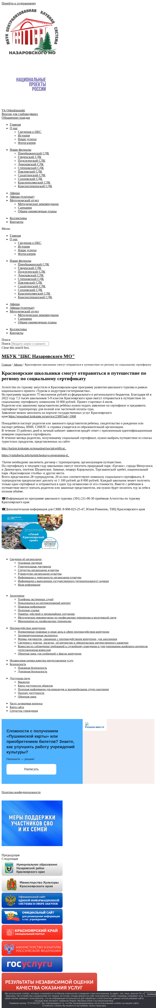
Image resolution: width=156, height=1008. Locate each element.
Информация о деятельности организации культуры (49, 577)
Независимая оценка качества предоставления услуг (42, 660)
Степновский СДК (31, 168)
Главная (15, 124)
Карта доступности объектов (35, 685)
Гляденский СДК (29, 157)
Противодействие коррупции (28, 628)
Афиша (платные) (22, 196)
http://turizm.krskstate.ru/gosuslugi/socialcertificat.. (34, 448)
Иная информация (29, 584)
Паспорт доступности (31, 692)
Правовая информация (32, 606)
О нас (14, 128)
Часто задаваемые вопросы (26, 703)
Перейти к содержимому (19, 3)
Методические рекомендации (38, 204)
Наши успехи (27, 139)
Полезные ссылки (28, 610)
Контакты (16, 222)
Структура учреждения (24, 710)
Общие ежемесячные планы (37, 211)
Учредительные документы (34, 566)
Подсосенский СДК (31, 160)
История (24, 135)
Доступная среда (20, 678)
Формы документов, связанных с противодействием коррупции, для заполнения (67, 639)
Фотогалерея (27, 142)
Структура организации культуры (38, 570)
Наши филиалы (20, 149)
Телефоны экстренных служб (35, 599)
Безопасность (18, 664)
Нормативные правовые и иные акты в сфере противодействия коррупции (63, 631)
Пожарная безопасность (32, 667)
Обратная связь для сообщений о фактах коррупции (49, 653)
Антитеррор (17, 595)
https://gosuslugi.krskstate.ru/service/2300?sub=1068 (42, 416)
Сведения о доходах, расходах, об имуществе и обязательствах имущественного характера (73, 642)
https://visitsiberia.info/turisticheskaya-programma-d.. (35, 455)
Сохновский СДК (30, 179)
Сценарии (25, 207)
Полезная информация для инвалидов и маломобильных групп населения (63, 689)
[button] (78, 229)
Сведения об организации (26, 559)
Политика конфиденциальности (21, 792)
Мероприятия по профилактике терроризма (44, 621)
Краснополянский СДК (34, 182)
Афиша (15, 193)
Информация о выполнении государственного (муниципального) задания (63, 581)
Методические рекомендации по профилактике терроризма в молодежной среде (67, 617)
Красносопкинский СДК (35, 186)
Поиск (6, 343)
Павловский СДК (30, 171)
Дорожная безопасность (32, 671)
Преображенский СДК (33, 153)
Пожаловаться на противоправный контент (44, 603)
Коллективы (18, 218)
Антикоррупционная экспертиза (37, 635)
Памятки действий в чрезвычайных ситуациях (46, 613)
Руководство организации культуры (40, 573)
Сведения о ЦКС (29, 132)
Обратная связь (27, 696)
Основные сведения (30, 562)
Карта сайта (17, 707)
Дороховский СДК (31, 164)
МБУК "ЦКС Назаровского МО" (38, 356)
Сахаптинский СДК (32, 175)
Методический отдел (24, 200)
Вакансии (24, 682)
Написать (31, 769)
